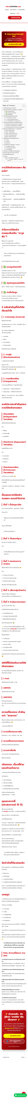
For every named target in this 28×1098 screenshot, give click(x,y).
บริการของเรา (13, 9)
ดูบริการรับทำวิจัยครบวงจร (13, 1041)
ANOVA (7, 141)
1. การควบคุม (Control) (11, 117)
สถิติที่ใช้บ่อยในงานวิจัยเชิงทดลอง (11, 138)
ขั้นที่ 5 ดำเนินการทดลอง (11, 136)
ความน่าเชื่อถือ (9, 149)
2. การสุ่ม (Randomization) (12, 119)
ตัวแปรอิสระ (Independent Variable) (14, 124)
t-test (7, 140)
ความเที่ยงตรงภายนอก (11, 148)
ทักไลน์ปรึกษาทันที (14, 1036)
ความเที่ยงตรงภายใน (10, 146)
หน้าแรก (7, 9)
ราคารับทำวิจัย (21, 9)
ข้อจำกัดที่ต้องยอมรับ (9, 154)
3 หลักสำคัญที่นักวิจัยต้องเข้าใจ (11, 116)
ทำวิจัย (6, 811)
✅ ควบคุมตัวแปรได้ (10, 111)
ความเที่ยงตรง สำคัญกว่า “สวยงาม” (12, 144)
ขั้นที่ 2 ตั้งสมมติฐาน (10, 132)
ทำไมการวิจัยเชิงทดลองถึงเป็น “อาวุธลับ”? (13, 110)
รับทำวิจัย (13, 6)
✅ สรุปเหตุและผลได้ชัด (11, 113)
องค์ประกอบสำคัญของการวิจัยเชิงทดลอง (13, 122)
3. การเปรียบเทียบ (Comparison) (13, 121)
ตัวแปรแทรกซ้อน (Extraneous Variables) (15, 127)
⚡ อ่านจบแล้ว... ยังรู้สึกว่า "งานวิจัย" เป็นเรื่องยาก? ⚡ (15, 160)
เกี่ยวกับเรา (12, 13)
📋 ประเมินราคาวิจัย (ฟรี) (14, 44)
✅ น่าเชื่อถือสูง (9, 114)
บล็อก (18, 13)
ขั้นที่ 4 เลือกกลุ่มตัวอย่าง (11, 135)
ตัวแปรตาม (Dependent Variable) (13, 125)
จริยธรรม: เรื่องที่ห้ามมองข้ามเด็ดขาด (12, 151)
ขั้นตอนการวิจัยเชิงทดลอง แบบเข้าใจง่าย (13, 129)
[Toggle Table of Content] (23, 105)
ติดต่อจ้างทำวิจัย (14, 18)
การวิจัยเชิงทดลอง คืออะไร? (10, 108)
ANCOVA (8, 143)
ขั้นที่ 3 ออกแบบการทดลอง (11, 133)
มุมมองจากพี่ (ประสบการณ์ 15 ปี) (11, 152)
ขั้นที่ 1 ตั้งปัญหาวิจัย (10, 130)
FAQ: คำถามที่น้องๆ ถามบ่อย (12, 158)
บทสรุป (5, 156)
